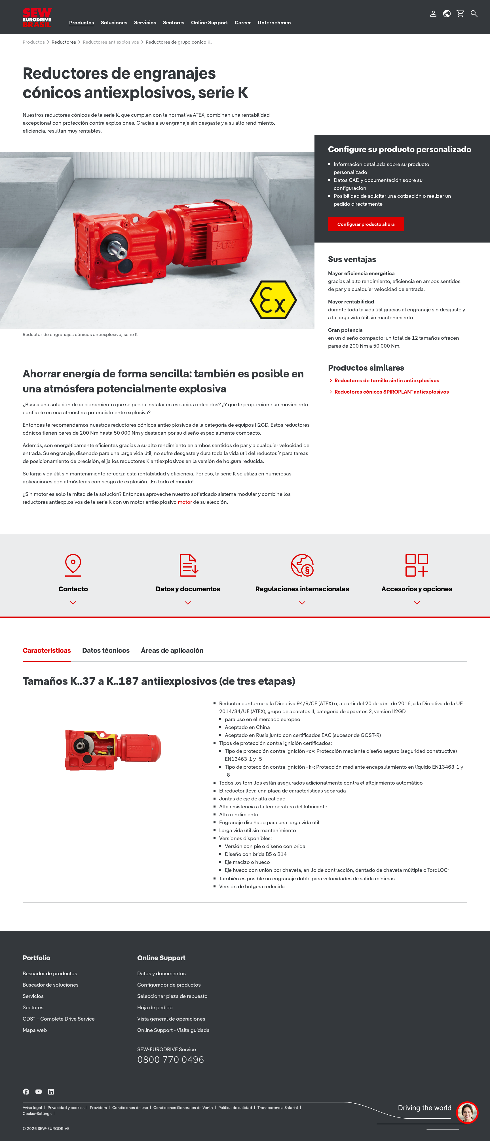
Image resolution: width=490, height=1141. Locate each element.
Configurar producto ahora (366, 224)
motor (185, 502)
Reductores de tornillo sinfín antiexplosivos (387, 380)
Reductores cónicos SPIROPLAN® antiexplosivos (392, 392)
